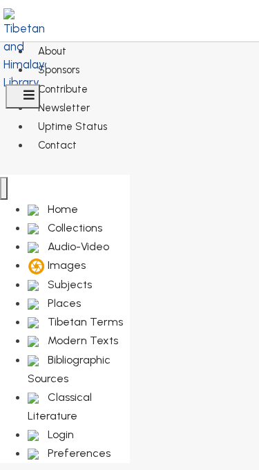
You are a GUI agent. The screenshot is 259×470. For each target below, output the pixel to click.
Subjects (68, 284)
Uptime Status (72, 126)
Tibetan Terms (84, 321)
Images (65, 265)
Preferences (78, 453)
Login (59, 434)
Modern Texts (81, 340)
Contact (57, 145)
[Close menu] (4, 188)
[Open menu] (23, 96)
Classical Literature (60, 406)
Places (63, 303)
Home (61, 209)
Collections (73, 227)
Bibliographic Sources (69, 369)
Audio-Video (77, 246)
